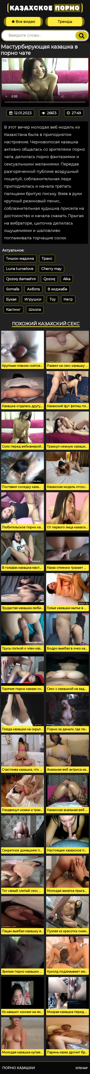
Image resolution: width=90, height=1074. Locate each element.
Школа (35, 309)
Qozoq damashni (21, 279)
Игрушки (33, 299)
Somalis (12, 289)
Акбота (33, 289)
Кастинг (13, 309)
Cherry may (51, 269)
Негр (68, 299)
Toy (52, 299)
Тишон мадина (20, 258)
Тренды (65, 22)
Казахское (45, 8)
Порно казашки (18, 1068)
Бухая (11, 299)
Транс (47, 258)
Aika (66, 279)
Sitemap (81, 1068)
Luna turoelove (19, 269)
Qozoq (49, 279)
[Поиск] (81, 35)
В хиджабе (57, 289)
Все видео (25, 22)
